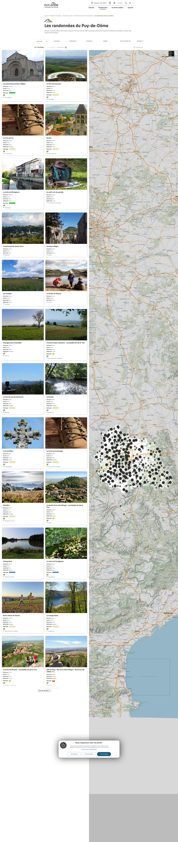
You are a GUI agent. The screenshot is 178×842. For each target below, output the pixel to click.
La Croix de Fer (8, 138)
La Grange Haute (52, 615)
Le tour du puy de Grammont (13, 397)
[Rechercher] (46, 41)
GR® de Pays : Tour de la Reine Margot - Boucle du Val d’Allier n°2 (65, 671)
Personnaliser (89, 754)
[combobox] (60, 41)
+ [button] (176, 52)
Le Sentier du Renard (53, 294)
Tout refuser (74, 754)
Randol (48, 138)
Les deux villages (52, 246)
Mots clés (39, 41)
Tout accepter (104, 754)
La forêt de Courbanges (54, 451)
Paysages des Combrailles (12, 343)
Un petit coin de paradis (54, 192)
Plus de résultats (44, 690)
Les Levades (7, 294)
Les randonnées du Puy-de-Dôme (103, 15)
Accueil (46, 15)
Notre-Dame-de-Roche (11, 615)
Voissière (6, 505)
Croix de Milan (8, 451)
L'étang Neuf (7, 561)
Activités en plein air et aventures (83, 15)
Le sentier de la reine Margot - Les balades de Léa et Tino (64, 506)
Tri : (51, 47)
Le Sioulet (49, 397)
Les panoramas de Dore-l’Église (14, 84)
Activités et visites (68, 15)
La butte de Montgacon (11, 192)
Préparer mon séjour (55, 15)
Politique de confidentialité (89, 749)
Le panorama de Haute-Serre (13, 246)
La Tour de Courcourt (53, 84)
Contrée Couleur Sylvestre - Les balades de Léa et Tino (65, 343)
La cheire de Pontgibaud (54, 561)
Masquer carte (139, 47)
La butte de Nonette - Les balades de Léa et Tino (20, 670)
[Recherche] (126, 3)
